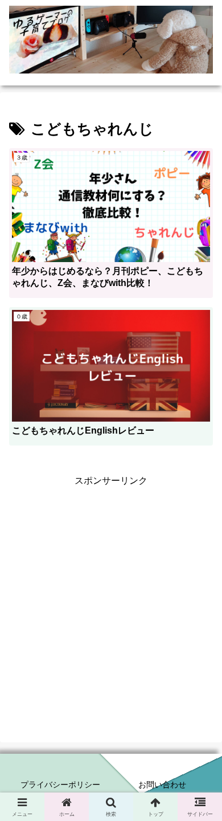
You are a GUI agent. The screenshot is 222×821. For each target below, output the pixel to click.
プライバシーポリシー (60, 784)
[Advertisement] (111, 600)
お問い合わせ (162, 784)
